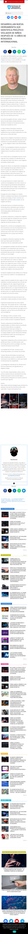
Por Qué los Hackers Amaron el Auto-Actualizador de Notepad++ (18, 768)
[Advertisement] (14, 426)
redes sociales (16, 199)
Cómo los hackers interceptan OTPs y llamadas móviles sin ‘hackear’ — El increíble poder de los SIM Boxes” (17, 720)
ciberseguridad (14, 500)
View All (25, 550)
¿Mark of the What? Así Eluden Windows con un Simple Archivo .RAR (17, 639)
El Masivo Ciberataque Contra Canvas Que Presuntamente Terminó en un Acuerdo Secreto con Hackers (18, 760)
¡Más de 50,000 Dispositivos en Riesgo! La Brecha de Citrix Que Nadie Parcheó (17, 632)
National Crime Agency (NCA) (13, 501)
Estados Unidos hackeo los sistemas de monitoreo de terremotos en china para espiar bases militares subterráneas (18, 578)
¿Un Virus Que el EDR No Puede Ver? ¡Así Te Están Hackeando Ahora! (17, 836)
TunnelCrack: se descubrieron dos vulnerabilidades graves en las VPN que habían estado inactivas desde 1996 (18, 561)
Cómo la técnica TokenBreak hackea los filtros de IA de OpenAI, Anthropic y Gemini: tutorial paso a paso (17, 745)
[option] (5, 401)
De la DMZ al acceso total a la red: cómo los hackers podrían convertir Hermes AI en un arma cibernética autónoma (18, 515)
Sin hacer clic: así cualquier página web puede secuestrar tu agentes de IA (18, 538)
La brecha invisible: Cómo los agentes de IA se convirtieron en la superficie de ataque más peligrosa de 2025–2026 (17, 703)
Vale (14, 931)
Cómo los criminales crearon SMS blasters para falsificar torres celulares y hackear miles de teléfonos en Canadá (18, 694)
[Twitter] (14, 483)
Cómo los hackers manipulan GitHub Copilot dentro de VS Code (17, 523)
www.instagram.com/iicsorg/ (14, 475)
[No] (26, 928)
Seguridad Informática (18, 498)
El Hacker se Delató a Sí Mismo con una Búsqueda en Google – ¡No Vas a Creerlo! (18, 791)
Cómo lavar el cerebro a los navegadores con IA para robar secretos (18, 530)
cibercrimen (8, 500)
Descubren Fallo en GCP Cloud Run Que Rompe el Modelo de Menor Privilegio (18, 647)
